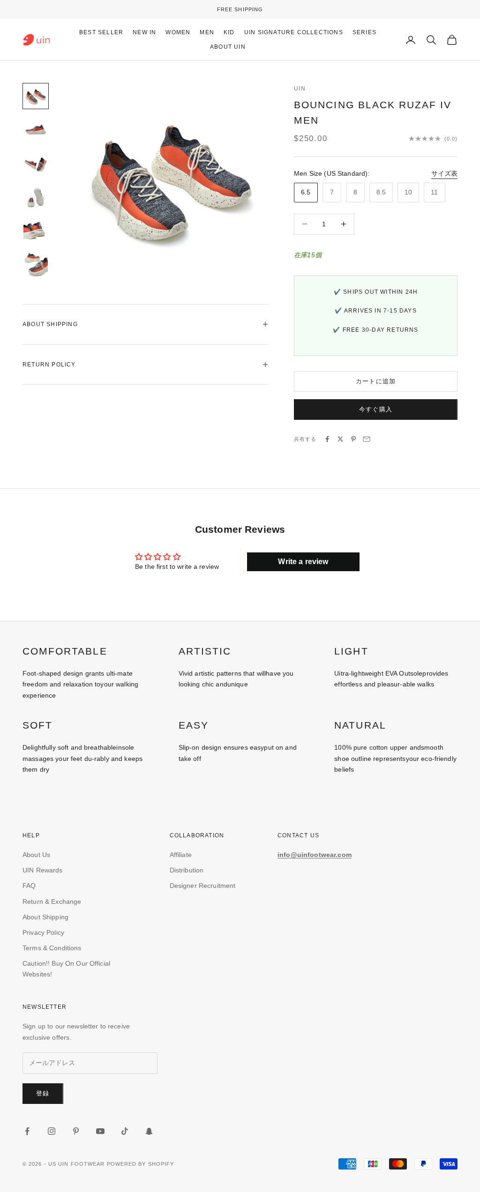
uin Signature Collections (293, 32)
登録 (43, 1093)
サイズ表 (444, 173)
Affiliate (181, 854)
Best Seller (101, 32)
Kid (229, 32)
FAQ (29, 885)
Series (364, 32)
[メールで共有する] (366, 439)
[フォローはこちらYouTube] (100, 1131)
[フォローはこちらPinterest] (76, 1131)
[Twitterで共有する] (340, 439)
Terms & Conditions (52, 948)
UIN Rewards (42, 870)
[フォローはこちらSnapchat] (149, 1131)
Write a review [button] (303, 562)
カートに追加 (376, 381)
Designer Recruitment (203, 885)
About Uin (228, 47)
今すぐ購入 (376, 409)
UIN (300, 88)
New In (144, 32)
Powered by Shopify (140, 1164)
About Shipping (45, 917)
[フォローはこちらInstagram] (51, 1131)
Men (207, 32)
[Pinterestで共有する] (353, 439)
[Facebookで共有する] (327, 439)
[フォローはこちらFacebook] (27, 1131)
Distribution (187, 870)
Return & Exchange (51, 901)
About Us (36, 854)
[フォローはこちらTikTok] (124, 1131)
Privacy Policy (43, 932)
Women (177, 32)
